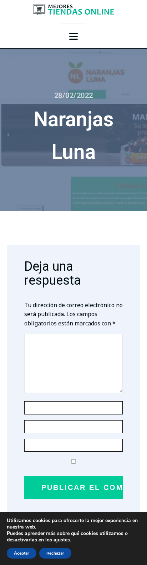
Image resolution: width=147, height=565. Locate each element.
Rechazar (55, 553)
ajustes (62, 540)
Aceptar (21, 553)
